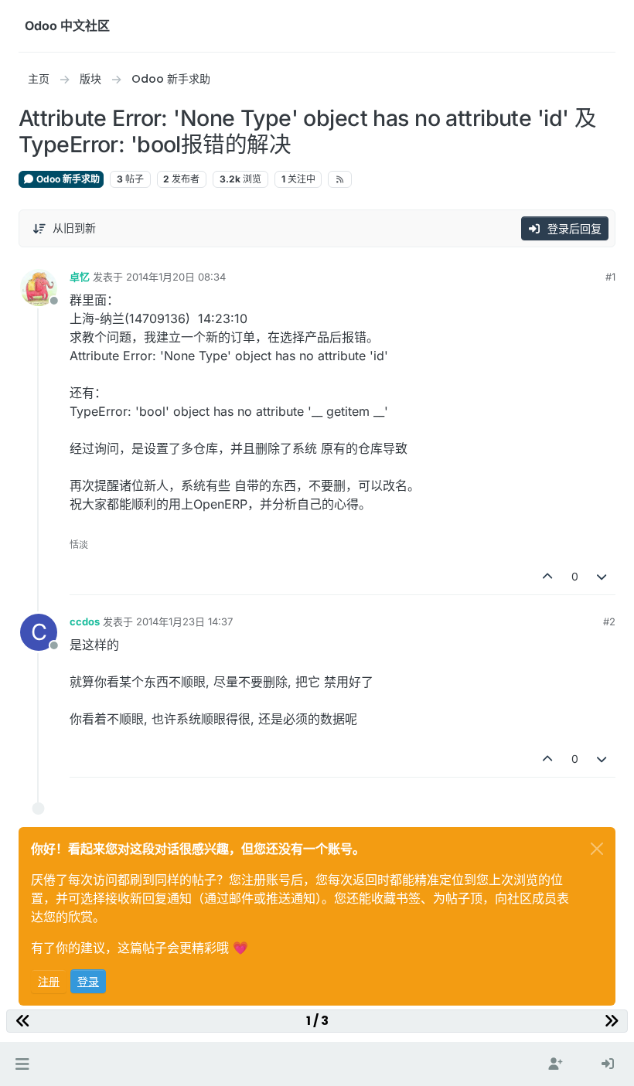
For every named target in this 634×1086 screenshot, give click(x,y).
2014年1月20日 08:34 (176, 277)
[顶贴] (547, 576)
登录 (88, 981)
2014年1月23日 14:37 (184, 621)
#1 (610, 277)
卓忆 (80, 277)
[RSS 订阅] (340, 179)
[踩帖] (602, 576)
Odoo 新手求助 (67, 179)
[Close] (596, 848)
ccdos (85, 621)
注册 (49, 981)
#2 (609, 621)
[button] (22, 1064)
